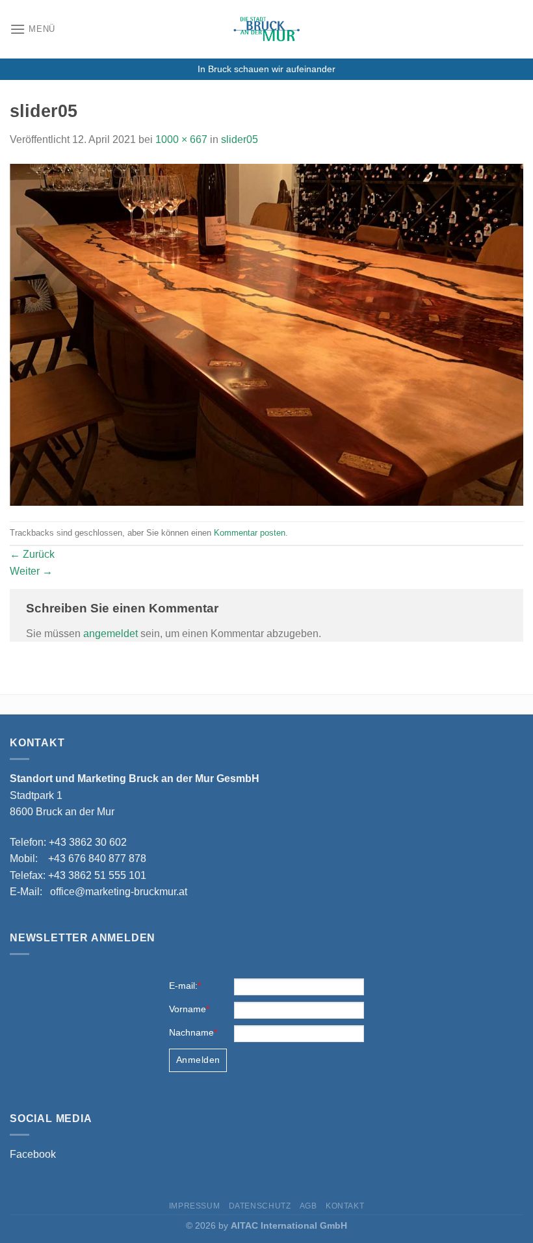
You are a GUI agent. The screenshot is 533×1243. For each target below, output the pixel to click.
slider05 (239, 139)
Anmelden (198, 1059)
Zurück (32, 554)
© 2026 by (266, 1225)
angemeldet (110, 633)
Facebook (33, 1154)
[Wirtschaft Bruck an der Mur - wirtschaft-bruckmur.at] (266, 29)
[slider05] (266, 333)
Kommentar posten (249, 533)
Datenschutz (260, 1205)
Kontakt (345, 1205)
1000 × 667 (181, 139)
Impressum (194, 1205)
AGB (308, 1205)
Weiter (31, 571)
